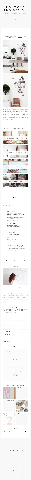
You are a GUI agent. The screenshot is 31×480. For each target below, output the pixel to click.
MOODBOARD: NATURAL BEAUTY (10, 401)
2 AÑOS (18, 413)
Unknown (10, 223)
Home (15, 260)
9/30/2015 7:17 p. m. (12, 239)
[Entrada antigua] (24, 260)
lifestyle (7, 334)
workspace (19, 194)
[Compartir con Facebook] (16, 197)
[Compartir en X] (14, 197)
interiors (7, 331)
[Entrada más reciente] (6, 260)
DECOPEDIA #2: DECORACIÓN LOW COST (21, 389)
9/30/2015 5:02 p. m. (12, 230)
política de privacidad (15, 373)
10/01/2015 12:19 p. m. (13, 250)
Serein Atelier (18, 476)
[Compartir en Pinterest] (18, 197)
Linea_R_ (9, 211)
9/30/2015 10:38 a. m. (12, 220)
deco (5, 324)
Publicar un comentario (11, 252)
